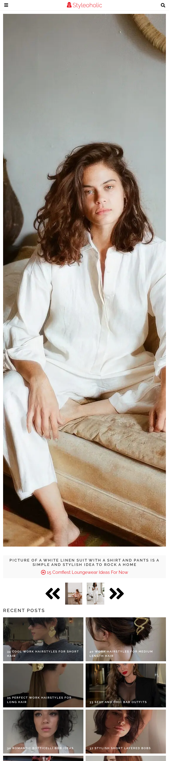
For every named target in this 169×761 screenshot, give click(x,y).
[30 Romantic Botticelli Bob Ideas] (43, 732)
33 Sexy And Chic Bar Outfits (118, 702)
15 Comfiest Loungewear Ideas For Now (87, 572)
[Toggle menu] (6, 5)
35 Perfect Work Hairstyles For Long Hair (39, 700)
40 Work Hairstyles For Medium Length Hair (121, 654)
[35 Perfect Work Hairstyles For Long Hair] (43, 685)
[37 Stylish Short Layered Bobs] (126, 732)
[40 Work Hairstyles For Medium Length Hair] (126, 639)
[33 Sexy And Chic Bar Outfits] (126, 685)
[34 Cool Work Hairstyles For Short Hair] (43, 639)
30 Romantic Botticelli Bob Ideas (40, 748)
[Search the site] (163, 6)
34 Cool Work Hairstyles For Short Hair (43, 654)
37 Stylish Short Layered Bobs (120, 748)
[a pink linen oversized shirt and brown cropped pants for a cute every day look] (73, 594)
